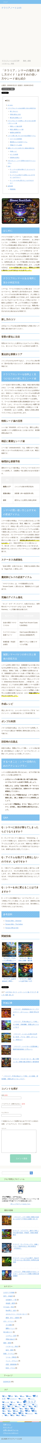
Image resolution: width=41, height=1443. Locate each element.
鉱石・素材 (9, 1350)
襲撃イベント (10, 1328)
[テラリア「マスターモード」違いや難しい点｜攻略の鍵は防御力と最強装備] (6, 1066)
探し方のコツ (14, 111)
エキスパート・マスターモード (16, 1314)
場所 (6, 995)
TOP (12, 61)
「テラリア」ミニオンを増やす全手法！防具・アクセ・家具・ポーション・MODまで (25, 1037)
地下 (5, 1411)
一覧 (5, 1406)
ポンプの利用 (14, 154)
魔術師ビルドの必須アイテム (18, 142)
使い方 (25, 1406)
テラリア (33, 992)
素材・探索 (7, 1343)
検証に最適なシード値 (16, 129)
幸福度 (16, 1411)
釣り (7, 1415)
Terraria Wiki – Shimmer (13, 921)
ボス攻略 (9, 1325)
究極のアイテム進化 (16, 145)
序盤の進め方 (10, 1339)
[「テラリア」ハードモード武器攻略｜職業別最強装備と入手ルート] (6, 1053)
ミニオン (36, 1404)
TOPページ (7, 1424)
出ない (16, 1409)
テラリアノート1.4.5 (11, 8)
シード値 (26, 992)
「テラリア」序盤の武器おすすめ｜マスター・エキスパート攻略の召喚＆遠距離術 (26, 1274)
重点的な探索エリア (16, 117)
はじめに (10, 105)
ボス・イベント (8, 1321)
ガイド (14, 992)
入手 (37, 1406)
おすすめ (9, 992)
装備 (21, 1413)
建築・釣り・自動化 (12, 1318)
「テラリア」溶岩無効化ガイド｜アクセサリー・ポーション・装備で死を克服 (26, 1012)
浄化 (15, 1413)
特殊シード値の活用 (16, 126)
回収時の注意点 (14, 157)
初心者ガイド (7, 1332)
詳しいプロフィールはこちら (20, 1204)
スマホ (13, 1402)
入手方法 (7, 1409)
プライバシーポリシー (10, 1433)
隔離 (19, 1415)
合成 (33, 1409)
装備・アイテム (8, 1353)
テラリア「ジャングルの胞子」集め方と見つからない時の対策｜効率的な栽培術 (26, 1260)
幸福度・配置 (10, 1303)
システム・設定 (11, 1336)
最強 (35, 1411)
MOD (11, 1396)
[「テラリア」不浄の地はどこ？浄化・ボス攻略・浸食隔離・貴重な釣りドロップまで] (6, 1028)
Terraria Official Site (11, 928)
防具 (13, 1415)
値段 (31, 1406)
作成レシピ (13, 151)
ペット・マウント (12, 1361)
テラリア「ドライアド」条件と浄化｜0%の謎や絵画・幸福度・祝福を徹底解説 (26, 1233)
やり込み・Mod (8, 1307)
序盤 (22, 1411)
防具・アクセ (10, 1368)
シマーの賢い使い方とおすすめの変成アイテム (22, 135)
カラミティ (32, 1398)
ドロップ (14, 1404)
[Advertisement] (20, 36)
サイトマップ (7, 1427)
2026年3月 (6, 1382)
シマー (20, 992)
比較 (10, 1413)
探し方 (11, 995)
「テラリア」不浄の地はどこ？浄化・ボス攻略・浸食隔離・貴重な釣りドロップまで (26, 1024)
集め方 (24, 1415)
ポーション (27, 1404)
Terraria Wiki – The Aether (14, 924)
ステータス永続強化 (16, 139)
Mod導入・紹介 (11, 1310)
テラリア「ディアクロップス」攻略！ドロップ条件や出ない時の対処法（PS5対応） (26, 1246)
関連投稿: (13, 189)
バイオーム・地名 (8, 89)
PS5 (17, 1396)
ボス (21, 1404)
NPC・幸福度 (8, 1296)
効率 (22, 1408)
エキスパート (23, 1398)
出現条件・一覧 (11, 1300)
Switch (29, 1396)
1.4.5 (5, 1396)
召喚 (27, 1409)
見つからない (30, 1413)
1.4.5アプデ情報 (8, 1292)
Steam (22, 1396)
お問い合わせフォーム (10, 1430)
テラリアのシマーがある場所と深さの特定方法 (22, 108)
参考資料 (10, 186)
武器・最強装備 (11, 1364)
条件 (5, 1413)
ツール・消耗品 (11, 1357)
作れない (18, 1406)
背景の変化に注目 (15, 114)
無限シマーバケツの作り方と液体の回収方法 (21, 148)
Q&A (9, 166)
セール (20, 1402)
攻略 (28, 1411)
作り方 (11, 1406)
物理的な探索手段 (15, 132)
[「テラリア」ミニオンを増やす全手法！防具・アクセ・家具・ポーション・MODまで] (6, 1041)
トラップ (6, 1404)
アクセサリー (13, 1399)
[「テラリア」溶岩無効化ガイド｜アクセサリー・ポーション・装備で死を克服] (6, 1016)
